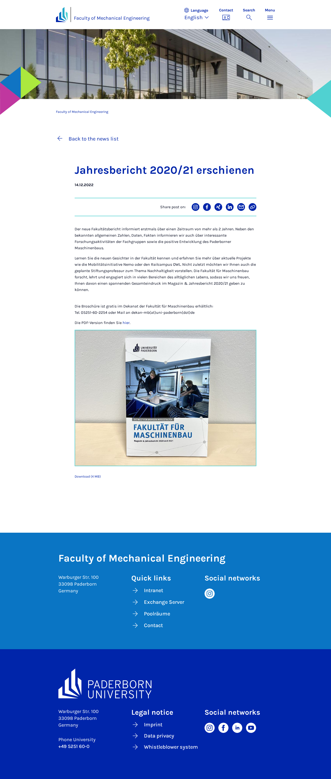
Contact (153, 625)
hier (126, 322)
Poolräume (157, 614)
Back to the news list (93, 139)
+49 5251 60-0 (73, 746)
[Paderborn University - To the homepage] (62, 14)
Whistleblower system (171, 747)
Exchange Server (164, 602)
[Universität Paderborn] (165, 684)
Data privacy (159, 736)
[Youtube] (251, 727)
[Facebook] (223, 727)
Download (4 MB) (88, 476)
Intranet (153, 590)
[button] (199, 14)
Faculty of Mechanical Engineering (112, 18)
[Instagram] (210, 593)
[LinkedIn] (237, 727)
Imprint (153, 724)
